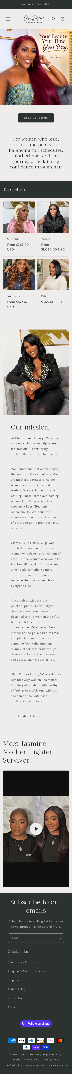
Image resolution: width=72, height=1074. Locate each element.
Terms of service (18, 998)
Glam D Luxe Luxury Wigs (34, 1054)
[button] (8, 19)
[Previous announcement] (7, 4)
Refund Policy (17, 989)
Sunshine (13, 239)
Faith (44, 296)
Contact (13, 1007)
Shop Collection (36, 117)
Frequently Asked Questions (26, 971)
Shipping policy (51, 1059)
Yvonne (46, 239)
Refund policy (14, 1065)
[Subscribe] (59, 938)
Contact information (58, 1065)
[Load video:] (36, 829)
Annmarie (13, 296)
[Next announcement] (64, 4)
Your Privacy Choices (21, 962)
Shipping (14, 980)
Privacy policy (31, 1059)
